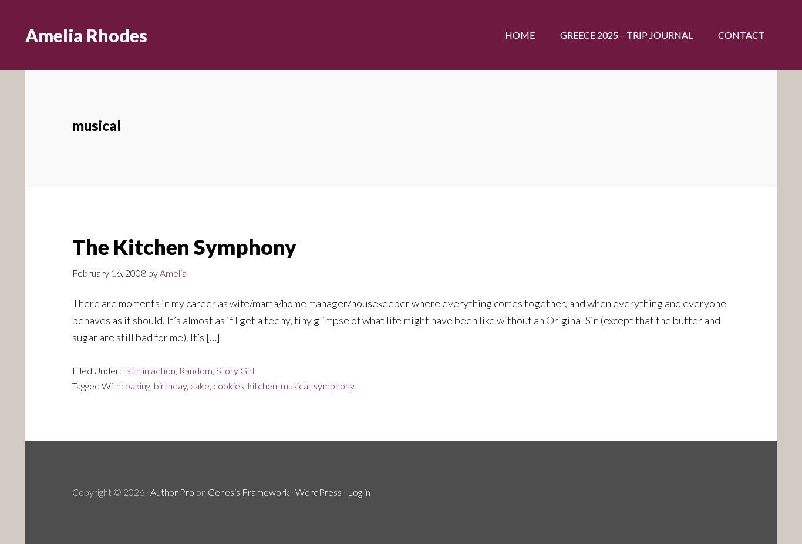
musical (295, 385)
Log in (359, 492)
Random (196, 370)
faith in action (149, 370)
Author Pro (172, 492)
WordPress (318, 492)
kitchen (262, 385)
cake (200, 385)
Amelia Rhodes (86, 35)
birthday (170, 385)
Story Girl (235, 370)
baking (137, 385)
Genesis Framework (248, 492)
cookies (228, 385)
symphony (334, 385)
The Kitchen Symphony (184, 247)
